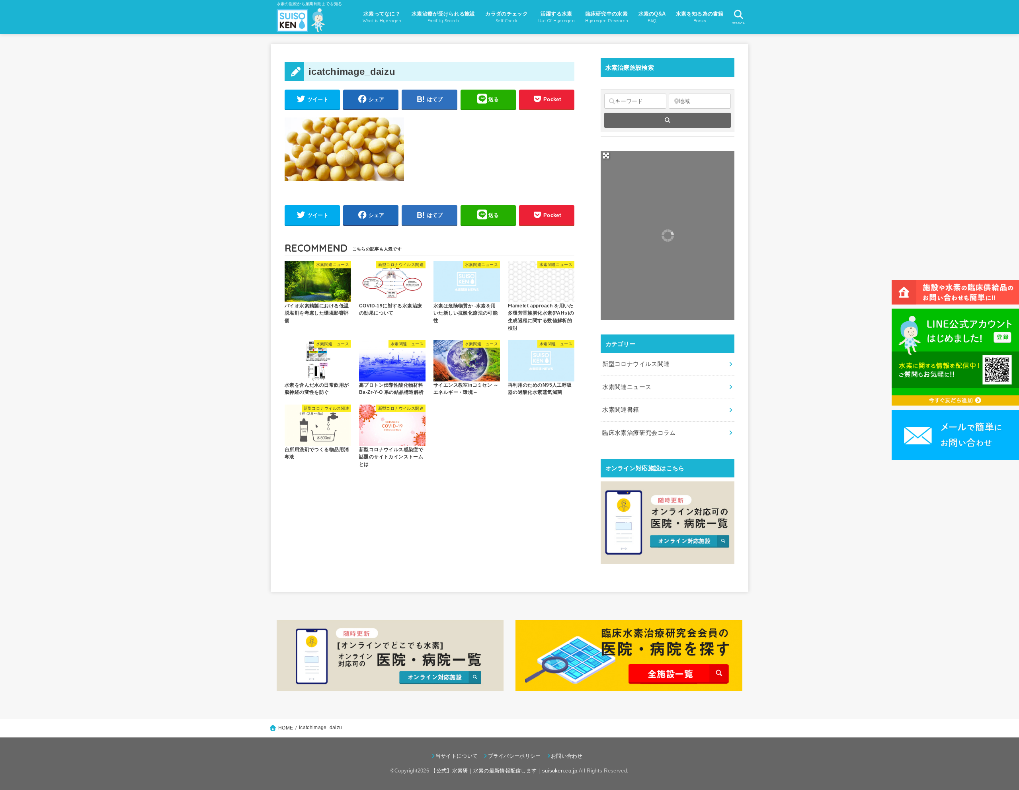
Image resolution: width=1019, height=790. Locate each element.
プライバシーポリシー (514, 756)
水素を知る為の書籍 (700, 17)
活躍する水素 (556, 17)
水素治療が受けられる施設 (443, 17)
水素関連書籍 (620, 410)
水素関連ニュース (626, 387)
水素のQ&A (652, 17)
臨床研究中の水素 (606, 17)
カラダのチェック (506, 17)
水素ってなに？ (382, 17)
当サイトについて (456, 756)
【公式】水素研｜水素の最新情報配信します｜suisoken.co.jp (504, 771)
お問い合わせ (567, 756)
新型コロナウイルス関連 (636, 364)
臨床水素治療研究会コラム (638, 433)
